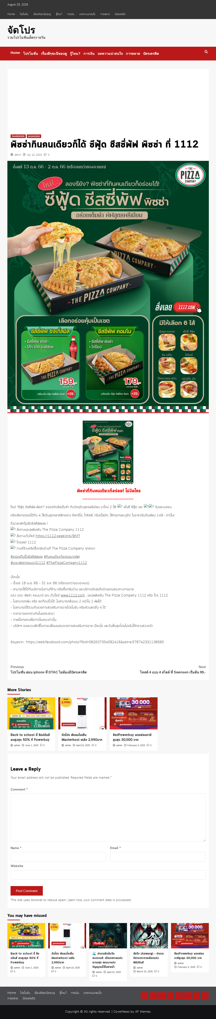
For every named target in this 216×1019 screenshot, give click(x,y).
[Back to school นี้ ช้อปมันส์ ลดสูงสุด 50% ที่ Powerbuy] (31, 713)
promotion (34, 136)
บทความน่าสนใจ (87, 14)
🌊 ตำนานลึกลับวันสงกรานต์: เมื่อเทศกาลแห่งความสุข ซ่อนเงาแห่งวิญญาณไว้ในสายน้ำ (107, 960)
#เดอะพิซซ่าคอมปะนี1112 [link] (28, 563)
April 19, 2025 (83, 745)
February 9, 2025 (136, 745)
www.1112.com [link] (73, 595)
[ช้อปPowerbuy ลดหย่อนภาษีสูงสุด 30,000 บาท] (134, 713)
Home (11, 14)
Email (115, 848)
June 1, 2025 (31, 745)
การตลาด (105, 14)
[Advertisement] (108, 98)
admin (18, 155)
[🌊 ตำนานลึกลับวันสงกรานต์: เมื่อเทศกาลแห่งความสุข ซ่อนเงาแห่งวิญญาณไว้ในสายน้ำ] (108, 935)
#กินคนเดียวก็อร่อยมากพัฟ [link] (62, 556)
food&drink (18, 136)
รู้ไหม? (59, 14)
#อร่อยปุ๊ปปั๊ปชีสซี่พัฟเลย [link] (27, 556)
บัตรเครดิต (120, 14)
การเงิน (70, 14)
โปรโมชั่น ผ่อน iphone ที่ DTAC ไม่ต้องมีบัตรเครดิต (49, 669)
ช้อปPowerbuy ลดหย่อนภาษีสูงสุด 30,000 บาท (132, 738)
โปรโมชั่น (24, 14)
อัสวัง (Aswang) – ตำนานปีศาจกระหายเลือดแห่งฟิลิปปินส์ (148, 958)
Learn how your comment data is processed (99, 900)
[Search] (206, 52)
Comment (19, 789)
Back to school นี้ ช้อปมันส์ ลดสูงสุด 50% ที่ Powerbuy (30, 738)
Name (16, 848)
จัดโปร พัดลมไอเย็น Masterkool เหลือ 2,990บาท (82, 738)
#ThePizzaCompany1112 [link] (66, 563)
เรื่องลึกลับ (99, 943)
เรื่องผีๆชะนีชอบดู (42, 14)
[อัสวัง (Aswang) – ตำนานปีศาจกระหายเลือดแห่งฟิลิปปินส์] (149, 935)
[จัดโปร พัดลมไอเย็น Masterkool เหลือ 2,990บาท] (82, 713)
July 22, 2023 (34, 155)
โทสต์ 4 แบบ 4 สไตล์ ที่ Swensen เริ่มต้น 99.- (173, 669)
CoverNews (121, 1012)
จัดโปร (21, 30)
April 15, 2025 (114, 972)
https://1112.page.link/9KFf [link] (58, 536)
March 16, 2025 (145, 971)
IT (13, 724)
